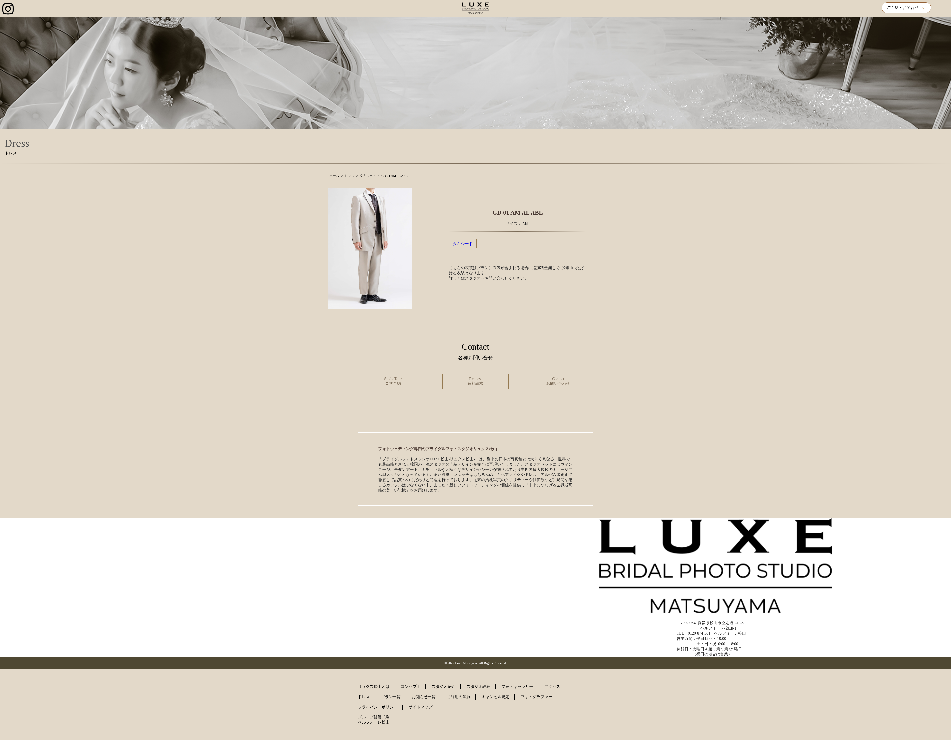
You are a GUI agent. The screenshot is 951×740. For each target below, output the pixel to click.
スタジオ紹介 (443, 686)
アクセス (552, 686)
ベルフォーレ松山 (374, 722)
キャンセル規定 (495, 697)
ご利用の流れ (459, 697)
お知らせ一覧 (424, 697)
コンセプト (411, 686)
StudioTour (393, 381)
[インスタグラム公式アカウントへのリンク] (8, 9)
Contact (558, 381)
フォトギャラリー (517, 686)
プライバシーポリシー (377, 707)
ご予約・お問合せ (903, 7)
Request (475, 381)
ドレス (364, 697)
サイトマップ (420, 707)
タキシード (463, 243)
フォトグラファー (536, 697)
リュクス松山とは (374, 686)
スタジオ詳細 (478, 686)
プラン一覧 (391, 697)
